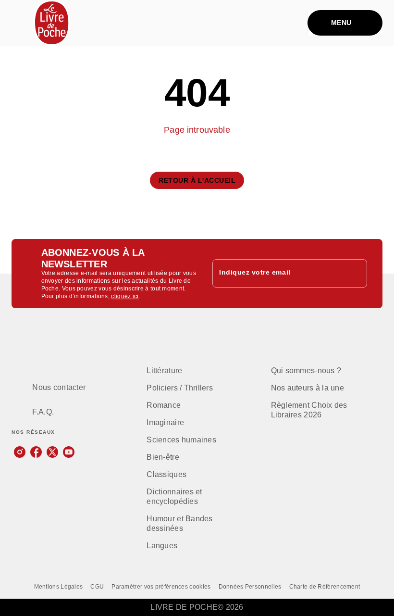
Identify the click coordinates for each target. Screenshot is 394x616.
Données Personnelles (250, 586)
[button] (197, 180)
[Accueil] (52, 23)
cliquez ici (124, 296)
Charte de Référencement (324, 586)
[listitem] (20, 452)
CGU (97, 586)
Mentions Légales (58, 586)
